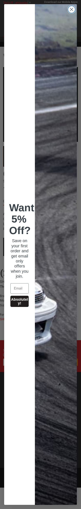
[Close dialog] (71, 9)
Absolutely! (19, 301)
